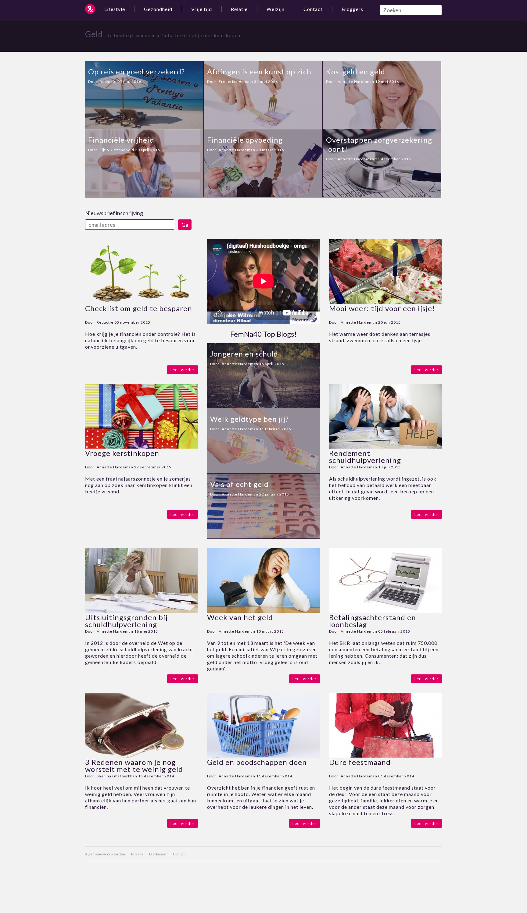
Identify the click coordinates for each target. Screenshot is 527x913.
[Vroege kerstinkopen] (141, 446)
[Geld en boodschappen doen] (263, 755)
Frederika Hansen (236, 81)
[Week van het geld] (263, 611)
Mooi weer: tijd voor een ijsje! (382, 308)
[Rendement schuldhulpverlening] (385, 446)
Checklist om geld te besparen (138, 308)
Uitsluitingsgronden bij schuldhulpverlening (126, 621)
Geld (94, 34)
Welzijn (276, 9)
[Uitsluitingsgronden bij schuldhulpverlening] (141, 611)
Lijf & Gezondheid (117, 149)
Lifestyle (114, 9)
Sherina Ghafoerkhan (117, 776)
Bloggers (352, 9)
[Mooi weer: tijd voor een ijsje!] (385, 302)
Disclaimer (158, 854)
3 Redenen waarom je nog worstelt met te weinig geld (134, 765)
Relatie (239, 9)
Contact (313, 9)
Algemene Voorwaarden (105, 854)
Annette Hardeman (356, 81)
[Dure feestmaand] (385, 755)
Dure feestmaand (360, 762)
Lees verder (182, 369)
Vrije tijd (201, 9)
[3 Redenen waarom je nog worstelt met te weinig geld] (141, 755)
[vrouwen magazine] (90, 9)
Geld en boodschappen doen (257, 762)
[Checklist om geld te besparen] (141, 302)
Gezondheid (158, 9)
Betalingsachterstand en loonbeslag (372, 621)
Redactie (108, 81)
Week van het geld (240, 617)
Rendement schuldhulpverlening (365, 456)
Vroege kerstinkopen (122, 453)
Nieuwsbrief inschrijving (114, 213)
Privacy (137, 854)
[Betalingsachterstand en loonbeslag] (385, 611)
